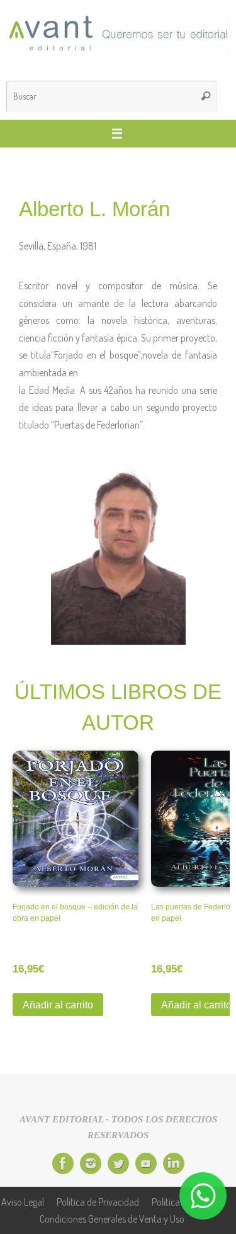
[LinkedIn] (173, 1163)
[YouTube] (146, 1163)
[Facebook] (63, 1163)
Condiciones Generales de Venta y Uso (112, 1218)
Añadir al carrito (58, 1004)
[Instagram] (90, 1163)
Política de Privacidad (98, 1201)
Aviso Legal (22, 1201)
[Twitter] (118, 1163)
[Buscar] (205, 96)
